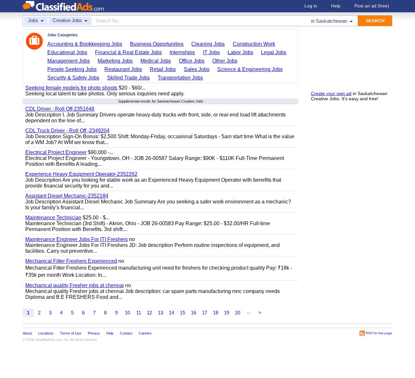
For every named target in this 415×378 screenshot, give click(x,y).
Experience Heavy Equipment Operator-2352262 (81, 174)
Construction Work (254, 44)
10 (127, 312)
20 (237, 312)
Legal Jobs (273, 52)
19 (226, 312)
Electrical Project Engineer (56, 152)
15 (182, 312)
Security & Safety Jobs (73, 77)
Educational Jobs (67, 52)
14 (171, 312)
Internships (182, 52)
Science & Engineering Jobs (250, 69)
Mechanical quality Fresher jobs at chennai (74, 285)
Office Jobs (192, 61)
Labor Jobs (240, 52)
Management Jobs (68, 61)
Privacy (94, 333)
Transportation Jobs (180, 77)
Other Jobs (224, 61)
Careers (145, 333)
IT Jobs (211, 52)
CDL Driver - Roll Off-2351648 (59, 109)
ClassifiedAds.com (48, 339)
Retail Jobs (163, 69)
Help (335, 5)
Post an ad (371, 5)
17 (204, 312)
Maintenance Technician (53, 217)
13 (160, 312)
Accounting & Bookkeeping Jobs (84, 44)
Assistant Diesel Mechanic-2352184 (66, 196)
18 (215, 312)
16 (193, 312)
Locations (45, 333)
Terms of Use (70, 333)
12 (149, 312)
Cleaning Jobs (208, 44)
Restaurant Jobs (123, 69)
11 (138, 312)
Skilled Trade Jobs (128, 77)
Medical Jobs (155, 61)
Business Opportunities (157, 44)
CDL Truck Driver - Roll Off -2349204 (67, 130)
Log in (310, 5)
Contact (126, 333)
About (27, 333)
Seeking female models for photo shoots (71, 88)
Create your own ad (331, 93)
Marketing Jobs (115, 61)
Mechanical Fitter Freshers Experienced (71, 261)
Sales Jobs (196, 69)
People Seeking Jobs (72, 69)
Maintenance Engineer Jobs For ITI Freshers (76, 239)
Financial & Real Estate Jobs (128, 52)
